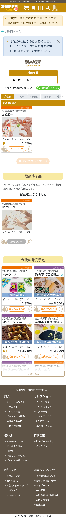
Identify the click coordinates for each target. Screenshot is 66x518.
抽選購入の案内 (15, 421)
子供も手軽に (43, 402)
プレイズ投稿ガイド (17, 460)
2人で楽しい (42, 421)
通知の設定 (12, 480)
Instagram (12, 495)
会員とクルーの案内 (17, 455)
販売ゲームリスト (16, 402)
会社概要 (40, 490)
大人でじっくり (44, 416)
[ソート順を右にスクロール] (62, 96)
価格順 (34, 96)
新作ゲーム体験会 (45, 441)
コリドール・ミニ (12, 322)
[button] (48, 88)
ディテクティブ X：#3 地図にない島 (50, 274)
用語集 (10, 451)
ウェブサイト (43, 485)
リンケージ (8, 207)
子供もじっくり (44, 407)
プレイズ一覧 (13, 411)
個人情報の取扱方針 (46, 476)
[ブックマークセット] (33, 7)
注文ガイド (12, 407)
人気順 (20, 96)
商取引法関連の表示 (46, 480)
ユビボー (7, 114)
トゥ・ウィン (9, 274)
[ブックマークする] (29, 149)
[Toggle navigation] (61, 7)
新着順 (7, 96)
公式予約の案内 (15, 426)
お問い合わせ (43, 500)
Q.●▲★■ (42, 322)
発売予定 (13, 309)
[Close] (58, 41)
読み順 (47, 96)
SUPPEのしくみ (15, 441)
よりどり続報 (13, 476)
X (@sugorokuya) (16, 485)
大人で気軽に (43, 411)
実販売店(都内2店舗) (47, 495)
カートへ (15, 149)
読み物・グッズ (44, 426)
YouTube (11, 490)
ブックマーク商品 (16, 416)
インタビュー (43, 446)
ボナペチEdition (15, 446)
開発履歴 (40, 504)
